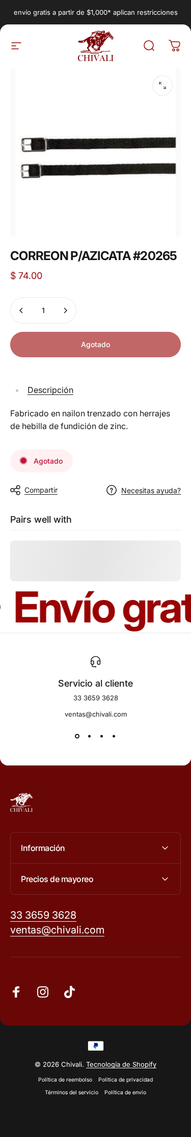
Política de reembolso (65, 1079)
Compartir (41, 490)
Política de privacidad (125, 1079)
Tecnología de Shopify (121, 1064)
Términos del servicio (71, 1092)
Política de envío (125, 1092)
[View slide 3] (102, 736)
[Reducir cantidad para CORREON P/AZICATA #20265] (21, 310)
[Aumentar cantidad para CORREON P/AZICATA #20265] (65, 310)
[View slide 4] (114, 736)
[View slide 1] (77, 736)
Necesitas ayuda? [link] (151, 490)
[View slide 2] (90, 736)
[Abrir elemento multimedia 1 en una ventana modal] (162, 85)
